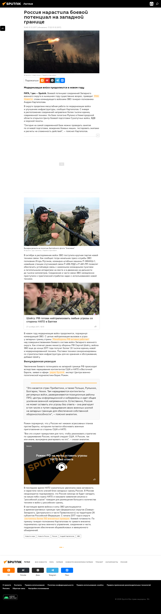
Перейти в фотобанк (49, 75)
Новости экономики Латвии (79, 562)
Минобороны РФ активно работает (71, 339)
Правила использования (35, 585)
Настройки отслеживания (38, 588)
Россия (54, 536)
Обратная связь (19, 588)
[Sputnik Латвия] (12, 6)
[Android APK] (10, 597)
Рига (51, 562)
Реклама (6, 588)
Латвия (59, 562)
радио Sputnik (57, 372)
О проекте (7, 585)
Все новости (41, 562)
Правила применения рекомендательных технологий (129, 585)
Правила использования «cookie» (90, 585)
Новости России (43, 536)
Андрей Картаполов (67, 536)
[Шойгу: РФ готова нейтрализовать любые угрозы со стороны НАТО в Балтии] (61, 299)
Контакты (18, 585)
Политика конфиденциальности (60, 585)
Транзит (99, 562)
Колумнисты (112, 562)
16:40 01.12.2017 (30, 27)
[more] (95, 326)
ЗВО (78, 536)
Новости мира (30, 536)
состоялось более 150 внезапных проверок (47, 518)
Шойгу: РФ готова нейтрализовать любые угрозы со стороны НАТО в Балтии (59, 320)
